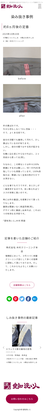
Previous (3, 347)
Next (40, 347)
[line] (9, 299)
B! (34, 298)
